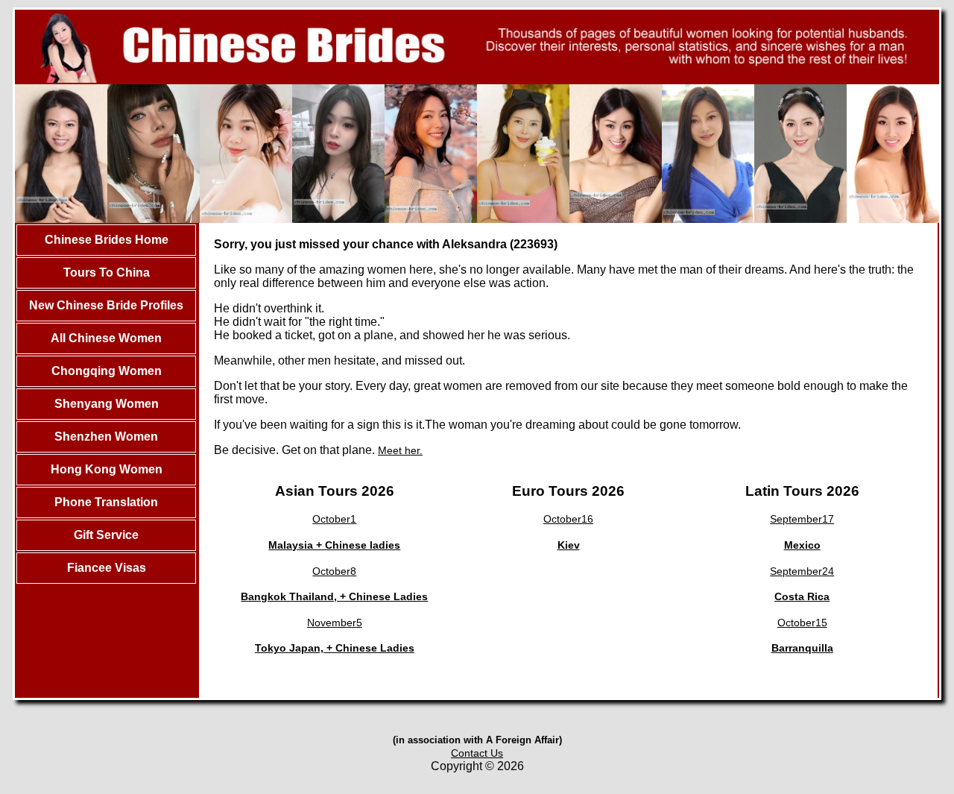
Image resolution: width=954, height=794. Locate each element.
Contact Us (477, 753)
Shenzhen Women (106, 436)
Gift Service (106, 535)
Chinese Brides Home (106, 239)
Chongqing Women (106, 371)
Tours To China (106, 272)
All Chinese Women (106, 338)
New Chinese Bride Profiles (106, 305)
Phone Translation (106, 502)
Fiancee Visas (106, 567)
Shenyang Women (106, 403)
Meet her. (400, 450)
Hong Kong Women (106, 469)
